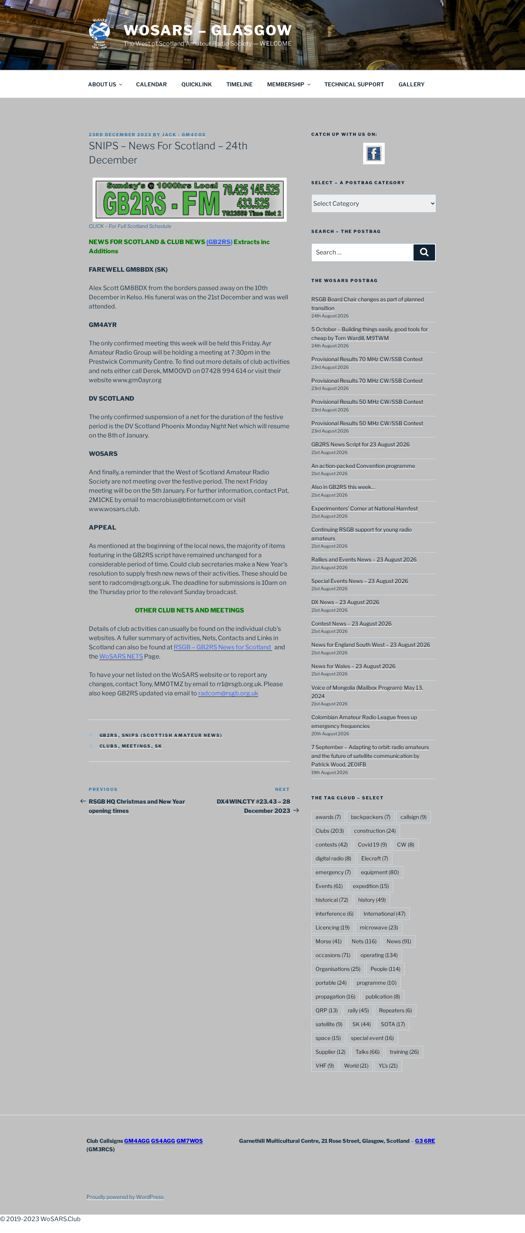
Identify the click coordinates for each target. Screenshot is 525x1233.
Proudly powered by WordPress (125, 1196)
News (399, 941)
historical (332, 899)
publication (383, 996)
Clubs (109, 746)
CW (405, 844)
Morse (329, 941)
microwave (379, 927)
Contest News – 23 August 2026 (351, 623)
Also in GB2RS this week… (343, 487)
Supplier (331, 1051)
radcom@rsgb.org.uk (228, 693)
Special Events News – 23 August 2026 (359, 581)
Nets (364, 941)
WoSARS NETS (121, 656)
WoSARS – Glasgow (208, 30)
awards (328, 817)
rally (358, 1010)
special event (372, 1038)
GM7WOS (189, 1140)
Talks (368, 1051)
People (385, 969)
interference (335, 913)
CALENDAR (151, 84)
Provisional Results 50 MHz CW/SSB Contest (367, 401)
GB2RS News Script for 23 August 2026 (360, 444)
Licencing (333, 927)
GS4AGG (163, 1140)
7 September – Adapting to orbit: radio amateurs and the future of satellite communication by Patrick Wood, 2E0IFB (370, 756)
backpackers (370, 817)
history (372, 899)
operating (379, 955)
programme (377, 982)
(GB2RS (218, 242)
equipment (380, 872)
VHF (325, 1065)
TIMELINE (239, 84)
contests (332, 844)
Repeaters (395, 1010)
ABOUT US (102, 84)
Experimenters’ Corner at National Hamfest (364, 508)
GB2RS (109, 735)
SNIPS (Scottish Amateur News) (172, 735)
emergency (333, 872)
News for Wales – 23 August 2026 (353, 666)
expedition (371, 886)
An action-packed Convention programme (363, 465)
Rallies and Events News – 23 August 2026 (364, 559)
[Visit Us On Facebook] (374, 159)
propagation (336, 996)
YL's (388, 1065)
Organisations (338, 969)
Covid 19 (372, 844)
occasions (333, 955)
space (328, 1038)
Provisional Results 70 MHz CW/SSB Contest (367, 359)
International (384, 913)
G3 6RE (425, 1140)
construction (375, 830)
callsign (413, 817)
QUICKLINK (196, 84)
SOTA (393, 1024)
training (404, 1051)
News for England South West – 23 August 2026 (370, 644)
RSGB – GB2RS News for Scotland (223, 647)
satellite (329, 1024)
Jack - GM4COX (184, 134)
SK (159, 746)
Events (329, 886)
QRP (327, 1010)
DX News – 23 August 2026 (345, 602)
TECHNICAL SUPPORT (354, 84)
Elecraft (374, 858)
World (356, 1065)
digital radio (333, 858)
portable (331, 982)
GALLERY (412, 84)
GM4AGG (137, 1140)
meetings (136, 746)
